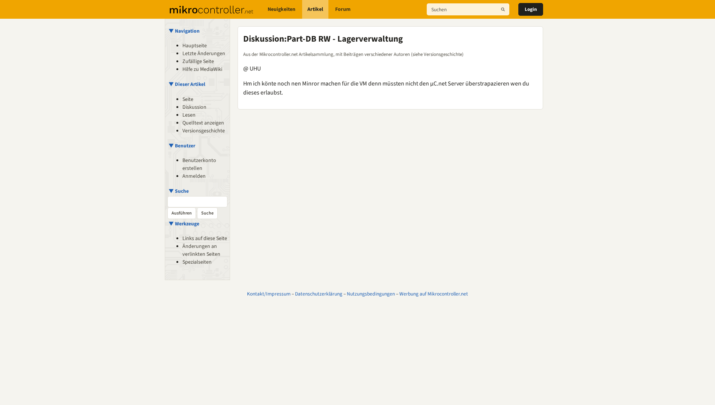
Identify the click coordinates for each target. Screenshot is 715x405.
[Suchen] (503, 9)
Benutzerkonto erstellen (199, 164)
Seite (187, 99)
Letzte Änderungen (203, 53)
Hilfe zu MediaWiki (202, 69)
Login (531, 9)
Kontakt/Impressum (269, 293)
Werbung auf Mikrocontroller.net (433, 293)
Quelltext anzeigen (203, 123)
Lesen (189, 115)
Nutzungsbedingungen (371, 293)
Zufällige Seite (198, 61)
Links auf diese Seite (204, 238)
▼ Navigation (184, 30)
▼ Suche (179, 191)
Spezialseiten (197, 262)
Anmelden (194, 176)
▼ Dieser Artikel (187, 84)
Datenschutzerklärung (318, 293)
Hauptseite (194, 46)
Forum (343, 9)
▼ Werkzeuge (184, 223)
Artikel (315, 9)
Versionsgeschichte (203, 131)
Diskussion (194, 107)
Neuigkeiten (281, 9)
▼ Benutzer (182, 145)
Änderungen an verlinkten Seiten (201, 250)
